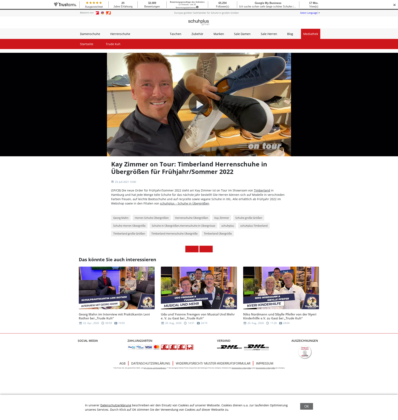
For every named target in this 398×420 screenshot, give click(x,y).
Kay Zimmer (221, 218)
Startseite (86, 44)
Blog (290, 34)
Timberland (262, 190)
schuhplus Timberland (254, 225)
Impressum (264, 363)
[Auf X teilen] (195, 249)
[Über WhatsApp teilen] (202, 249)
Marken (219, 34)
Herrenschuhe (120, 34)
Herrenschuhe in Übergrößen (265, 368)
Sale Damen (242, 34)
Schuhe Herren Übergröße (129, 225)
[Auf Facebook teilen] (188, 249)
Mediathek (310, 34)
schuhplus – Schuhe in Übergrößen (184, 203)
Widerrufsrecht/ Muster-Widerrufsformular (213, 363)
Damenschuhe (90, 34)
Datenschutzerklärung (150, 363)
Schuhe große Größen (248, 218)
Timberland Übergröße (218, 233)
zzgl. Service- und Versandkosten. (155, 368)
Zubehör (197, 34)
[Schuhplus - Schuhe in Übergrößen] (199, 22)
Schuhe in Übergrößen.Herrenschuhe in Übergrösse (183, 225)
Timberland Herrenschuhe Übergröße (174, 233)
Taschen (175, 34)
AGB (122, 363)
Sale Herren (269, 34)
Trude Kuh (113, 44)
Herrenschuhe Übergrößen (191, 218)
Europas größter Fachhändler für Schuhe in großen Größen (206, 12)
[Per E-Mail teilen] (209, 249)
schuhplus (227, 225)
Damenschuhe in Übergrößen (241, 368)
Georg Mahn (121, 218)
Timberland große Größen (129, 233)
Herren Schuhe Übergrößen (152, 218)
